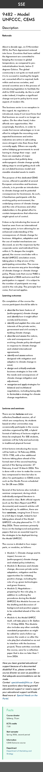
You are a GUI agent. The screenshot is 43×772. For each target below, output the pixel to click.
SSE (21, 4)
